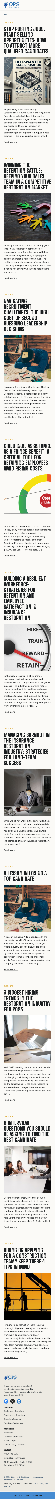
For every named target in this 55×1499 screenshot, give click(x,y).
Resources (8, 1432)
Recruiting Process (12, 1419)
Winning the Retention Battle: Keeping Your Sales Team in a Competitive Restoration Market (27, 176)
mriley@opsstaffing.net (14, 1458)
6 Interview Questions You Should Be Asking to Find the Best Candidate (27, 1131)
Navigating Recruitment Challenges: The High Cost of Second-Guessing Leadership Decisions (26, 315)
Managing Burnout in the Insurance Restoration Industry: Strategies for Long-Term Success (27, 749)
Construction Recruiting (14, 1415)
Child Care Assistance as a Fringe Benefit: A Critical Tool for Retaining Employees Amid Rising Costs (27, 457)
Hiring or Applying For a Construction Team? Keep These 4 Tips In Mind (25, 1258)
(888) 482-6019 (11, 1454)
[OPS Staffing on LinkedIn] (19, 1401)
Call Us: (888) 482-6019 (27, 1495)
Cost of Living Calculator (15, 1444)
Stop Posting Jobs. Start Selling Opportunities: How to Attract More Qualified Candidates (26, 40)
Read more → (11, 142)
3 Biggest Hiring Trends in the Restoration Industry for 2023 (27, 1000)
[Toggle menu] (48, 4)
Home (6, 14)
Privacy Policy (12, 1483)
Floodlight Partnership (13, 1423)
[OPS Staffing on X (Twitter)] (12, 1401)
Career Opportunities (13, 1436)
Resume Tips (10, 1440)
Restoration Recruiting (14, 1411)
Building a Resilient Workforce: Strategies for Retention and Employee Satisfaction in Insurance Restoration (25, 598)
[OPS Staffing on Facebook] (6, 1401)
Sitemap (28, 1483)
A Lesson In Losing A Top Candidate (25, 876)
